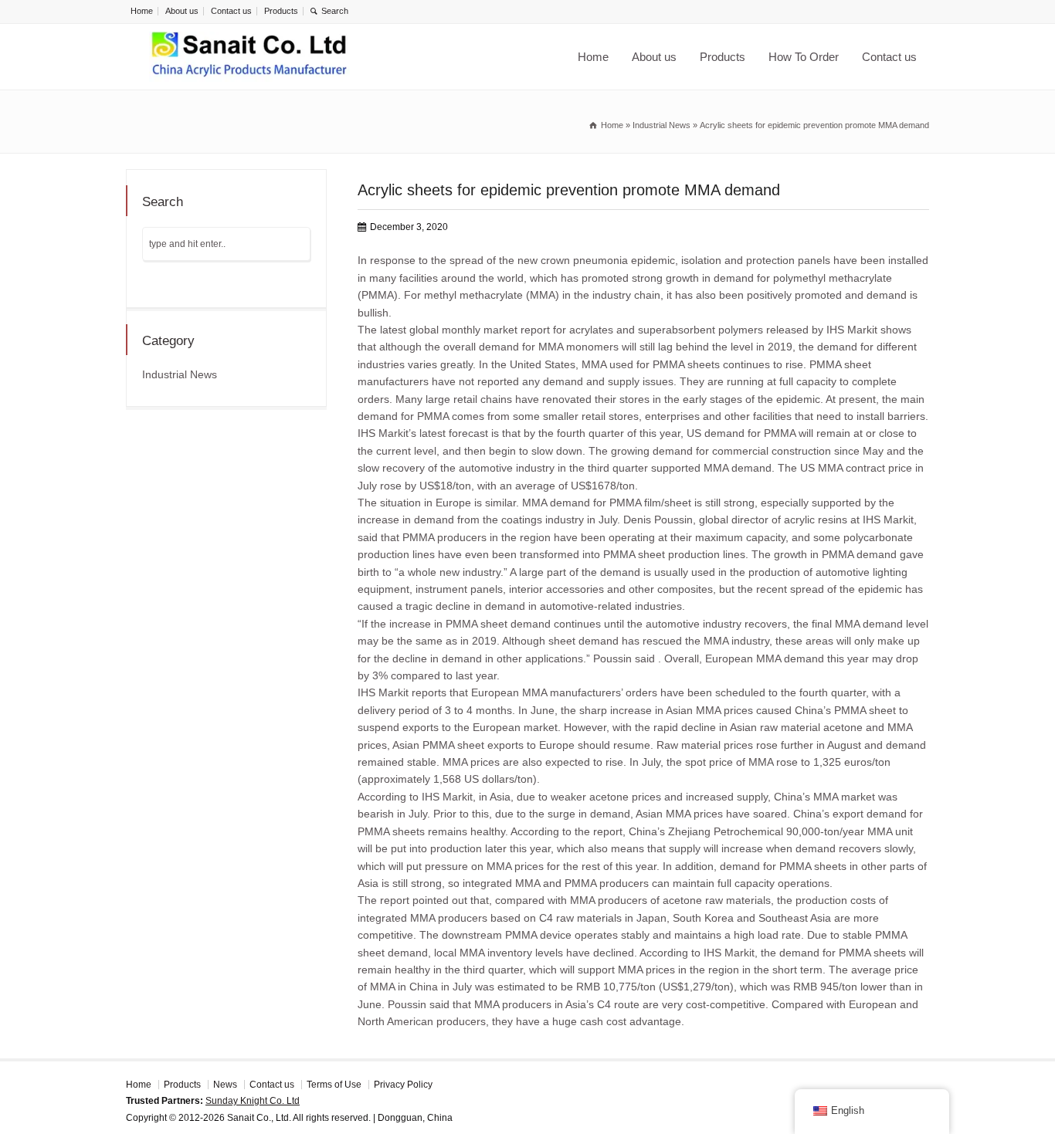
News (225, 1084)
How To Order (803, 56)
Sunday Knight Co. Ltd (252, 1100)
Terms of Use (334, 1084)
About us (181, 10)
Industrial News (179, 374)
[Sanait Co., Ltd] (249, 57)
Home (142, 10)
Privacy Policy (403, 1084)
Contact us (231, 10)
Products (281, 10)
